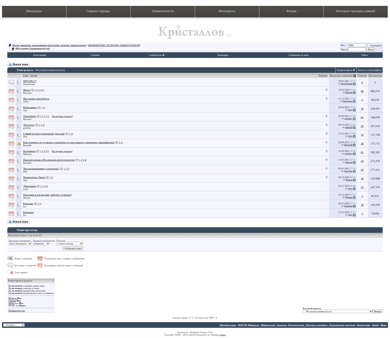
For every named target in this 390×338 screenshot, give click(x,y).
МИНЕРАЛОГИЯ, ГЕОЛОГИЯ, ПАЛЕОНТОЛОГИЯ (114, 45)
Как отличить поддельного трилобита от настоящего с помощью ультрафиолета (69, 142)
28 (362, 126)
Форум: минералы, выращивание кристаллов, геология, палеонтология (49, 45)
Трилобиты (29, 116)
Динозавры (29, 186)
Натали (349, 92)
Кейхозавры (30, 107)
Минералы (34, 11)
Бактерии (28, 212)
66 (362, 117)
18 (362, 143)
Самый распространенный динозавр (44, 133)
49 (362, 91)
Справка (95, 55)
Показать (60, 240)
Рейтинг (323, 75)
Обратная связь (228, 325)
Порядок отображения (44, 240)
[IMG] (12, 303)
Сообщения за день (298, 55)
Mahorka (27, 154)
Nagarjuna (347, 101)
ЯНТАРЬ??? (30, 81)
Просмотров (375, 75)
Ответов (362, 75)
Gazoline (348, 171)
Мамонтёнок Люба (34, 177)
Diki (25, 171)
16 (362, 178)
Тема (25, 75)
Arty (25, 110)
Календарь (223, 55)
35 (362, 187)
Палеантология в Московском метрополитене (49, 159)
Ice (24, 206)
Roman (349, 162)
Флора (26, 89)
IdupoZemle (29, 84)
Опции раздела (344, 70)
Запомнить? (376, 45)
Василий (27, 93)
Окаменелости (163, 11)
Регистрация (39, 55)
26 (362, 169)
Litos (25, 189)
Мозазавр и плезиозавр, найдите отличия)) (47, 194)
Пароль (344, 49)
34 (362, 161)
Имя (343, 45)
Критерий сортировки (19, 240)
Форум (291, 11)
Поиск (364, 55)
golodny (348, 118)
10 (362, 108)
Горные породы (98, 11)
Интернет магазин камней (355, 11)
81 (362, 152)
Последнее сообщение (341, 75)
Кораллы (28, 203)
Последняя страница (62, 116)
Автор (33, 75)
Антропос (29, 124)
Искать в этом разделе (369, 70)
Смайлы (12, 300)
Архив (375, 325)
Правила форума (17, 310)
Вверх (384, 325)
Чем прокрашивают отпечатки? (41, 168)
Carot (223, 335)
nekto (25, 101)
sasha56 (348, 127)
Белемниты (29, 151)
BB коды (13, 298)
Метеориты (227, 11)
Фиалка (26, 198)
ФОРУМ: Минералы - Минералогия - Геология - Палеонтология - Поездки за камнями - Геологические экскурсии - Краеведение (304, 325)
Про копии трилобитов (36, 98)
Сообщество (155, 55)
